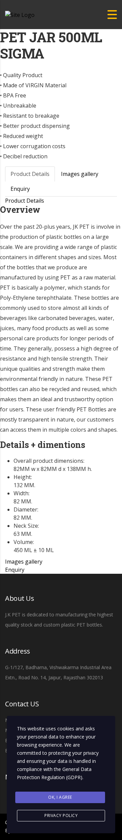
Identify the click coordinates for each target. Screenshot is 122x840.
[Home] (20, 14)
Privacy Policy (61, 815)
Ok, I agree (60, 797)
